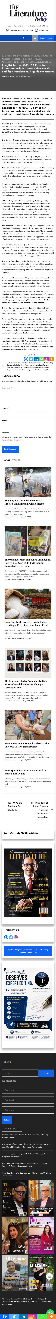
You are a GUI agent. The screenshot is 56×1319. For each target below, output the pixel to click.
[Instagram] (46, 359)
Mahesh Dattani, (44, 308)
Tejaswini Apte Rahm (30, 140)
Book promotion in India (29, 365)
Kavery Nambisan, (15, 311)
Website (5, 433)
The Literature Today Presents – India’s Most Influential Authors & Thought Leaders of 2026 (26, 684)
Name (5, 409)
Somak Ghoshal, (34, 311)
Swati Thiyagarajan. (33, 314)
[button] (50, 1313)
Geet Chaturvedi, (17, 184)
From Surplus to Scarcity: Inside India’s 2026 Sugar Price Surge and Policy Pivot (26, 623)
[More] (51, 359)
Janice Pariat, (44, 261)
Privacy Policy (30, 1299)
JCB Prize (14, 124)
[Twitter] (31, 359)
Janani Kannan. (38, 256)
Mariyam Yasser (10, 517)
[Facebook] (26, 359)
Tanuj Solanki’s (41, 292)
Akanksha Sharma (8, 76)
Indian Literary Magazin (32, 367)
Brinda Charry (25, 157)
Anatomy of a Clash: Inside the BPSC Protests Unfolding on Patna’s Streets (24, 502)
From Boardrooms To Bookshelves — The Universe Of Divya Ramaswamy (27, 745)
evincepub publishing (14, 367)
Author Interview (35, 363)
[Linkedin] (36, 359)
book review (43, 365)
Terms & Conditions (29, 1302)
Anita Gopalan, (43, 184)
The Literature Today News (40, 370)
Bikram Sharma (31, 168)
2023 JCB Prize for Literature (17, 363)
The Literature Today (12, 701)
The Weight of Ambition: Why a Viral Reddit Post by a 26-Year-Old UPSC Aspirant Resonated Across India (28, 563)
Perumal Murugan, (36, 245)
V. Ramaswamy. (39, 228)
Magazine (10, 370)
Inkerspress (45, 367)
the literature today (22, 370)
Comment (7, 388)
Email (5, 421)
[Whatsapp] (41, 359)
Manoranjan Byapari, (41, 226)
